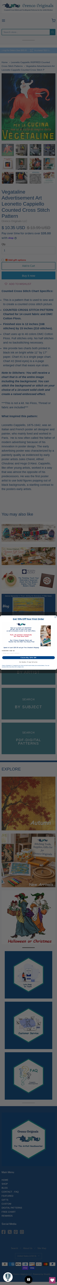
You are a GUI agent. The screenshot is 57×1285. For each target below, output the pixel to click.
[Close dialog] (55, 617)
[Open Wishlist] (52, 1280)
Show (28, 1279)
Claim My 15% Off (28, 657)
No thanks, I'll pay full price (28, 661)
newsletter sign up (8, 650)
